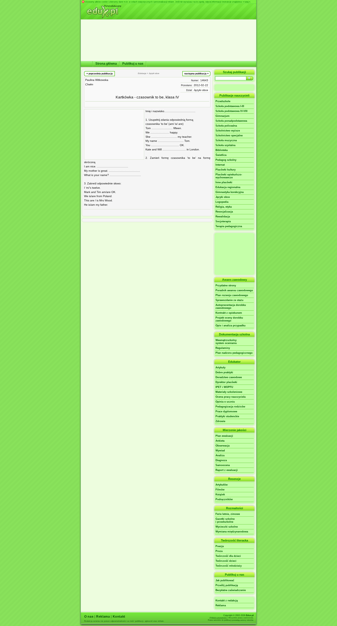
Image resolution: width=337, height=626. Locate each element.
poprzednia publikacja (99, 73)
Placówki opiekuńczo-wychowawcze (229, 176)
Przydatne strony (226, 285)
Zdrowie (220, 421)
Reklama (221, 605)
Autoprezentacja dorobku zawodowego (231, 306)
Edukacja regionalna (228, 187)
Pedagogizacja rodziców (230, 406)
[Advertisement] (114, 134)
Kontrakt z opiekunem (229, 312)
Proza (219, 551)
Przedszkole (223, 101)
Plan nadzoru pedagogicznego (234, 352)
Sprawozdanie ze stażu (229, 300)
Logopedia (222, 201)
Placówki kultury (226, 169)
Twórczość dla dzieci (228, 556)
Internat (220, 164)
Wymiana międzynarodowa (232, 531)
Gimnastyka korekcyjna (230, 192)
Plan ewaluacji (224, 435)
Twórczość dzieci (226, 560)
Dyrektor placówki (226, 382)
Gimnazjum (223, 115)
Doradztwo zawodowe (229, 377)
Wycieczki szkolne (227, 526)
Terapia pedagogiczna (229, 226)
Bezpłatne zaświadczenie (231, 590)
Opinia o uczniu (225, 401)
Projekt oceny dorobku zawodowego (229, 319)
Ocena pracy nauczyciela (231, 396)
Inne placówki (224, 182)
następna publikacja (196, 73)
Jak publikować (225, 580)
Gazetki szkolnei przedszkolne (225, 520)
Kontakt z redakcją (227, 600)
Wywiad (220, 450)
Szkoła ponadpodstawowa (231, 120)
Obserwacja (223, 445)
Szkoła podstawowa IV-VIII (231, 111)
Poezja (220, 546)
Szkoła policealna (226, 125)
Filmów (220, 489)
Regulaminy (223, 347)
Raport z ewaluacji (227, 470)
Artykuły (220, 367)
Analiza (220, 455)
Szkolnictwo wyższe (228, 130)
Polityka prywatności (218, 618)
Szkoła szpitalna (225, 145)
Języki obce (201, 90)
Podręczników (224, 499)
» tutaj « (246, 2)
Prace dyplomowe (226, 411)
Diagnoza (221, 460)
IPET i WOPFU (224, 387)
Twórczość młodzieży (229, 565)
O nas (88, 616)
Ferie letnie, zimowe (228, 514)
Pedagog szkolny (226, 159)
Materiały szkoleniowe (229, 391)
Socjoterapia (223, 221)
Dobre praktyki (224, 372)
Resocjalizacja (224, 211)
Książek (220, 494)
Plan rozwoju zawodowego (232, 295)
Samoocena (223, 465)
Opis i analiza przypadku (231, 325)
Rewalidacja (223, 216)
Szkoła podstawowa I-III (230, 106)
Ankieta (220, 440)
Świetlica (221, 155)
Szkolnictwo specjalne (229, 135)
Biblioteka (222, 150)
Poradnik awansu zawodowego (234, 290)
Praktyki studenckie (227, 416)
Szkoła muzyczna (226, 140)
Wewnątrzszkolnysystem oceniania (226, 342)
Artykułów (222, 484)
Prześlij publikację (227, 585)
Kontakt (119, 616)
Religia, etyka (224, 206)
